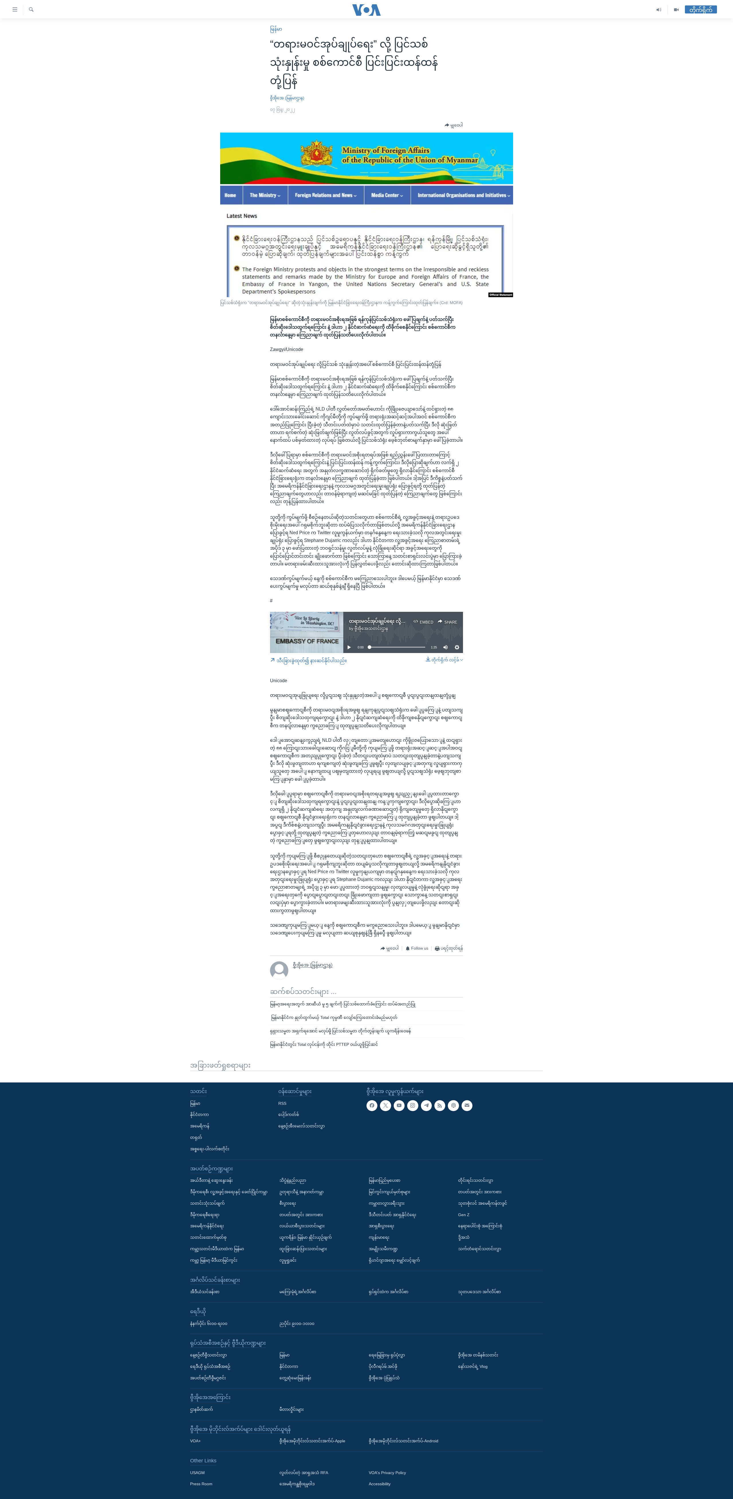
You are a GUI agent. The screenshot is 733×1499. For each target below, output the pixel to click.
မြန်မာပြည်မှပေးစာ (384, 1180)
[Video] (676, 10)
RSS (282, 1103)
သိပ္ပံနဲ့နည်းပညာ (292, 1180)
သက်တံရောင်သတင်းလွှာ (479, 1248)
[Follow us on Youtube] (399, 1105)
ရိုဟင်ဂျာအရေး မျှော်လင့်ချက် (394, 1260)
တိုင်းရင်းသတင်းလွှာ (475, 1180)
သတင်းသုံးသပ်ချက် (207, 1203)
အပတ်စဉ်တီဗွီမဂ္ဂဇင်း (208, 1377)
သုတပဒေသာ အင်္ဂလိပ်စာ (479, 1291)
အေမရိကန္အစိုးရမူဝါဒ (297, 1484)
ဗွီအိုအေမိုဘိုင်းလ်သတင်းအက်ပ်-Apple (312, 1441)
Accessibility (380, 1484)
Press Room (201, 1484)
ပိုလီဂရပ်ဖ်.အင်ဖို (383, 1366)
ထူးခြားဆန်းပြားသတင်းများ (303, 1248)
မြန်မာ (276, 29)
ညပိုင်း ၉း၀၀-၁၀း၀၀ (296, 1323)
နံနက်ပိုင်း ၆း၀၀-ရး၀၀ (208, 1323)
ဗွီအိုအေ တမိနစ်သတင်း (478, 1355)
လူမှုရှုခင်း (287, 1260)
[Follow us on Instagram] (412, 1105)
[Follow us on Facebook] (371, 1105)
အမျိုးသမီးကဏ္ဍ (383, 1248)
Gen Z (464, 1214)
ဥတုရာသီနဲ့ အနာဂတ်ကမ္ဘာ (301, 1192)
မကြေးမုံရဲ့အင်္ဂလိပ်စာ (297, 1291)
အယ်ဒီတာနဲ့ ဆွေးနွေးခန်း (211, 1180)
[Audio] (659, 10)
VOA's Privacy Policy (387, 1472)
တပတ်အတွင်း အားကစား (301, 1214)
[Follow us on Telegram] (426, 1105)
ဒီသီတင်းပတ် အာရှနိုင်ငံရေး (392, 1214)
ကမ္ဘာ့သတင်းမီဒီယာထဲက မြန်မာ (217, 1248)
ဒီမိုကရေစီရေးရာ (204, 1214)
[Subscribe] (467, 1105)
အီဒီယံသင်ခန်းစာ (204, 1291)
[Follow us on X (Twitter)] (385, 1105)
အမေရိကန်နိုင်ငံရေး (207, 1226)
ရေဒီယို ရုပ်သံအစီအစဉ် (210, 1366)
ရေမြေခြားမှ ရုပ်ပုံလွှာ (387, 1355)
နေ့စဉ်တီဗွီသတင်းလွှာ (208, 1355)
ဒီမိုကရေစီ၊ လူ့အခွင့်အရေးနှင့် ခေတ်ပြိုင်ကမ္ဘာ (228, 1192)
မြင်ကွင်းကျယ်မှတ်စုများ (389, 1192)
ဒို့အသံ (464, 1237)
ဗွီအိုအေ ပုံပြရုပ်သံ (384, 1377)
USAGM (197, 1472)
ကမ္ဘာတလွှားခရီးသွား (387, 1203)
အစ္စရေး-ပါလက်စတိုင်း (209, 1149)
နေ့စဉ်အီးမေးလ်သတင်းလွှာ (301, 1126)
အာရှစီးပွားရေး (381, 1226)
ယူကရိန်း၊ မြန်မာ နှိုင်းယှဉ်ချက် (305, 1237)
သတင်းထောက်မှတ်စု (208, 1237)
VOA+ (195, 1441)
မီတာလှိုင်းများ (291, 1409)
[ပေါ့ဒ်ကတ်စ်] (453, 1105)
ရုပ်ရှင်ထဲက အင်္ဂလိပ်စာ (388, 1291)
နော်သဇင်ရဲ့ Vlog (473, 1366)
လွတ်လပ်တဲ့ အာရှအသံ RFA (303, 1472)
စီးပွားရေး (287, 1203)
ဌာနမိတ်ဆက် (201, 1409)
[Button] (454, 125)
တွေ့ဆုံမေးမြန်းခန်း (295, 1377)
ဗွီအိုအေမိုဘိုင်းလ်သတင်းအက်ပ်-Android (403, 1441)
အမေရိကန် (199, 1126)
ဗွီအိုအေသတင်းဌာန (371, 628)
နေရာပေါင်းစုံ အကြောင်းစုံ (480, 1226)
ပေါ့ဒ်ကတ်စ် (288, 1114)
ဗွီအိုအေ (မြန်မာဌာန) (287, 98)
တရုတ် (196, 1137)
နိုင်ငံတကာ (199, 1114)
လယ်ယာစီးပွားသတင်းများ (302, 1226)
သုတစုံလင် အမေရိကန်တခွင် (482, 1203)
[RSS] (439, 1105)
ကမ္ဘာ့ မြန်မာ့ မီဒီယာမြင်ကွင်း (213, 1260)
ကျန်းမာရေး (379, 1237)
